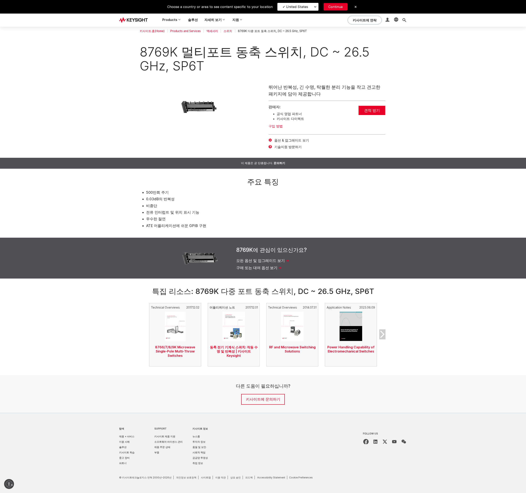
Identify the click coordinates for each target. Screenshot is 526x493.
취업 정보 (198, 463)
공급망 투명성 (200, 457)
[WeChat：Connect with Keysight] (404, 442)
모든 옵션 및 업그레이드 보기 (260, 260)
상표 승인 (235, 477)
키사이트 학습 (127, 452)
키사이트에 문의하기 (263, 399)
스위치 (228, 31)
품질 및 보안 (199, 447)
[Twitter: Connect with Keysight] (385, 442)
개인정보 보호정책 (186, 477)
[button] (387, 20)
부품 (156, 452)
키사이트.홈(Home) (152, 31)
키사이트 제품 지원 (164, 436)
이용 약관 (220, 477)
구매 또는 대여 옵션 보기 (256, 268)
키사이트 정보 (200, 428)
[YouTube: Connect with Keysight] (394, 442)
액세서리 (212, 31)
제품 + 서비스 (126, 436)
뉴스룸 (196, 436)
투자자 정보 (199, 441)
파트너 (123, 463)
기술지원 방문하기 (288, 147)
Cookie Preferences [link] (301, 477)
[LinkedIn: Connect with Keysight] (375, 442)
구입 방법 (276, 126)
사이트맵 (206, 477)
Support (160, 428)
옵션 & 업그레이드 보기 (291, 140)
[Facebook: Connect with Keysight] (366, 442)
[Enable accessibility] (9, 484)
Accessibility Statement (271, 477)
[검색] (404, 20)
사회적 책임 (199, 452)
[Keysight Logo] (135, 20)
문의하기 (279, 163)
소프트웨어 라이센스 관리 (168, 441)
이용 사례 (124, 441)
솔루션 (193, 20)
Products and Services (185, 31)
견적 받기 (372, 110)
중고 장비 (124, 457)
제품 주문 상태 (162, 447)
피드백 (249, 477)
